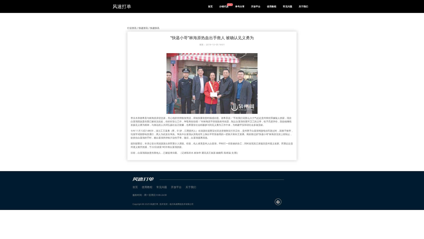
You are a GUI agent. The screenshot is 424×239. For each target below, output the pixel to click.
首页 (210, 6)
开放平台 (255, 6)
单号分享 (239, 6)
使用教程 (271, 6)
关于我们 (303, 6)
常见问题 (287, 6)
